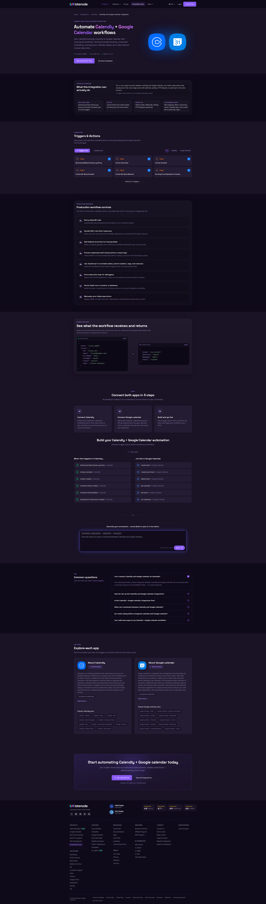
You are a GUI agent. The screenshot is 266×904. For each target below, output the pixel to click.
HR (71, 867)
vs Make (138, 851)
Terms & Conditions (98, 897)
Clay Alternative (140, 857)
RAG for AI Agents (76, 838)
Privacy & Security (137, 897)
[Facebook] (89, 814)
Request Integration (164, 841)
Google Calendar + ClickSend (147, 720)
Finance (72, 876)
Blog (114, 835)
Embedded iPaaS (138, 4)
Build (178, 548)
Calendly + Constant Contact (106, 720)
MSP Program (140, 835)
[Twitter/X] (71, 814)
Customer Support (76, 870)
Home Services (75, 858)
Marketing (73, 855)
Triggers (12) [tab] (83, 151)
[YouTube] (80, 814)
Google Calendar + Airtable (147, 715)
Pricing (125, 4)
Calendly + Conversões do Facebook (101, 724)
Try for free (190, 4)
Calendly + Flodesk (120, 724)
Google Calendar (185, 150)
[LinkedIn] (76, 814)
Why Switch (139, 845)
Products (105, 4)
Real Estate (74, 861)
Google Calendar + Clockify (147, 724)
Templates (95, 847)
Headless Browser (98, 841)
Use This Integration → (93, 161)
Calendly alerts (107, 533)
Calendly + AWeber (84, 715)
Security (116, 863)
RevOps (72, 886)
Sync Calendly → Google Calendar (91, 533)
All (167, 150)
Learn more (82, 701)
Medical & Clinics (76, 864)
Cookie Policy (120, 897)
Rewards (116, 860)
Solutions (115, 4)
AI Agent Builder (75, 832)
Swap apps (134, 452)
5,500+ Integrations (98, 844)
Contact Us (160, 829)
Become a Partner (141, 829)
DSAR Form (168, 897)
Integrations (84, 14)
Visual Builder (96, 829)
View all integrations (144, 778)
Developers (74, 883)
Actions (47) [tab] (98, 151)
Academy (116, 841)
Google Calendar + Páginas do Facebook (168, 711)
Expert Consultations (164, 844)
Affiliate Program (141, 832)
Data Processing (149, 897)
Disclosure (159, 897)
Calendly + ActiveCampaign (87, 720)
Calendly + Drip (83, 724)
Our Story (116, 854)
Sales (71, 873)
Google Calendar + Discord (167, 720)
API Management (76, 841)
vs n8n (137, 854)
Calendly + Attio (111, 715)
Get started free (123, 778)
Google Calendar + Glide (146, 711)
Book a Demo (161, 835)
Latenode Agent (77, 829)
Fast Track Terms (98, 901)
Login (180, 4)
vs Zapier (138, 848)
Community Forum (119, 844)
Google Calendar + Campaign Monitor (150, 729)
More (149, 4)
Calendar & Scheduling (86, 696)
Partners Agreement (179, 897)
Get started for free (84, 61)
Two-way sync (117, 533)
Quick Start (117, 829)
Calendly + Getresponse (104, 729)
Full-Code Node (97, 838)
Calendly (94, 14)
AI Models (95, 832)
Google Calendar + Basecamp (167, 724)
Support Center (162, 838)
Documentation (118, 832)
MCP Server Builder (76, 835)
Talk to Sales (161, 832)
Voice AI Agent (184, 829)
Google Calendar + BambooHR (167, 715)
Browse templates (105, 61)
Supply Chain (74, 879)
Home (76, 14)
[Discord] (84, 814)
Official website (96, 667)
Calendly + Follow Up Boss (86, 729)
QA (71, 889)
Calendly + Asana (98, 715)
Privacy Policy (110, 897)
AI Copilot (97, 850)
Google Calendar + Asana (172, 729)
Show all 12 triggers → (133, 181)
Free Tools (116, 838)
